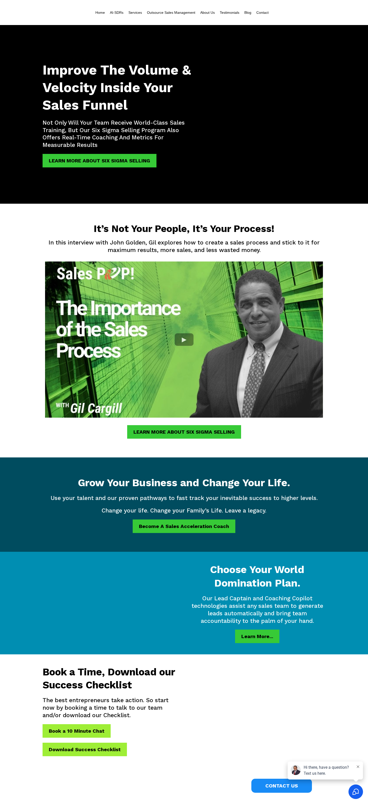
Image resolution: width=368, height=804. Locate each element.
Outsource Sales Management (171, 13)
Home (100, 13)
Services (135, 13)
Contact (262, 13)
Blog (247, 13)
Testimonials (229, 13)
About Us (207, 13)
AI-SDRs (116, 13)
